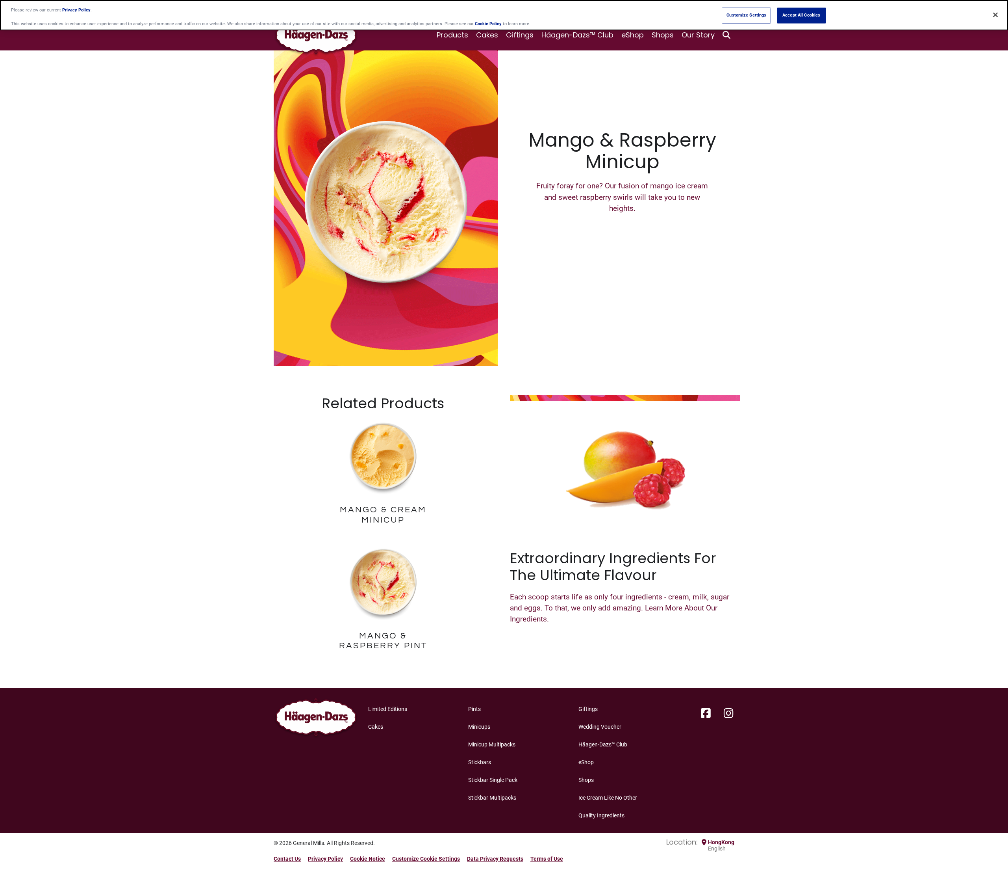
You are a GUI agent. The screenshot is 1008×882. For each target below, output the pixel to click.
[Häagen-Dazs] (316, 719)
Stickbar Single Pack (492, 780)
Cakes (487, 35)
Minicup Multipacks (491, 744)
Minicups (479, 727)
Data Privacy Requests (495, 859)
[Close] (995, 14)
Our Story (698, 35)
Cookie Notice (367, 859)
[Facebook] (706, 713)
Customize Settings (746, 15)
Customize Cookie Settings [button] (426, 859)
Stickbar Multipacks (492, 798)
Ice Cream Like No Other (607, 798)
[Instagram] (728, 713)
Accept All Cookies (801, 15)
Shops (663, 35)
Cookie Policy (488, 23)
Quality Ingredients (601, 815)
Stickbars (479, 762)
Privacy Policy (325, 859)
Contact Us (287, 859)
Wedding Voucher (599, 727)
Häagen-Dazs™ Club (577, 35)
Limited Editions (387, 709)
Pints (474, 709)
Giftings (520, 35)
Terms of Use (546, 859)
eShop (632, 35)
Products (452, 35)
